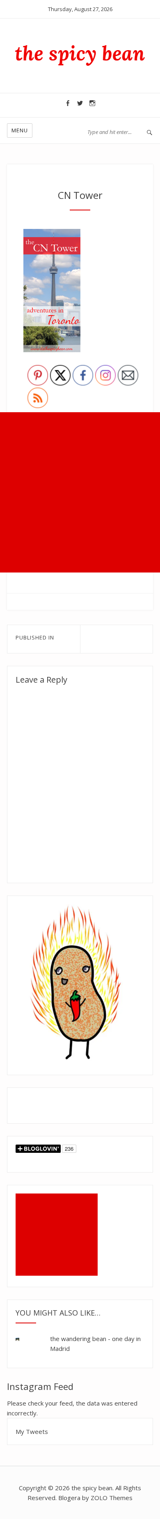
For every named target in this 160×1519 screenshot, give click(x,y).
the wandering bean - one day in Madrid (95, 1343)
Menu (19, 130)
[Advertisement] (80, 492)
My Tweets (32, 1431)
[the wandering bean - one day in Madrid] (24, 1339)
